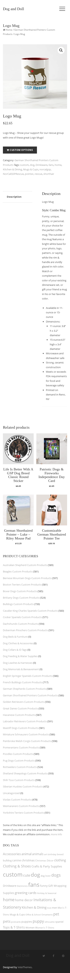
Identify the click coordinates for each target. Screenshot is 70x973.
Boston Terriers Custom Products (22, 584)
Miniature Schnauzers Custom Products (26, 734)
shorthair (48, 174)
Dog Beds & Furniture (15, 636)
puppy (38, 921)
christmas (28, 860)
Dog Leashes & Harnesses (17, 663)
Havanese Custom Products (19, 715)
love (49, 907)
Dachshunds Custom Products (20, 624)
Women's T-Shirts (44, 927)
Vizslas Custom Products (17, 799)
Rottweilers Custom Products (20, 767)
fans (51, 165)
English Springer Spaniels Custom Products (27, 676)
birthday (52, 854)
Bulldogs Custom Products (18, 604)
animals (38, 854)
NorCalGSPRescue (13, 174)
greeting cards (25, 892)
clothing (60, 860)
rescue (38, 174)
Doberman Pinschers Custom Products (25, 630)
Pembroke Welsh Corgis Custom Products (27, 741)
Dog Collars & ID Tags (15, 649)
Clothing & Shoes (17, 866)
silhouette (50, 921)
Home (9, 29)
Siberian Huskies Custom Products (23, 786)
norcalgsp (45, 169)
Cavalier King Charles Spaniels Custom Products (30, 610)
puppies (26, 921)
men (54, 907)
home (58, 165)
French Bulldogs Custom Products (22, 682)
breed (60, 854)
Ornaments (47, 914)
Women (30, 927)
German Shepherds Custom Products (24, 688)
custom (24, 165)
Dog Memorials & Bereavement (21, 669)
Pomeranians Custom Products (21, 747)
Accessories (12, 854)
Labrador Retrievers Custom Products (25, 721)
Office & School (33, 914)
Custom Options (21, 150)
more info (56, 834)
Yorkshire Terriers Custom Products (23, 812)
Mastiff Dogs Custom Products (20, 728)
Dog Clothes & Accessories (18, 643)
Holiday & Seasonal (46, 893)
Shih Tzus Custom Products (19, 780)
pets (6, 921)
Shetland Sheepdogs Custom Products (25, 773)
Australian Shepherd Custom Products (25, 565)
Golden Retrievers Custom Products (23, 702)
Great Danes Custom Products (20, 708)
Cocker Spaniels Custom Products (22, 617)
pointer (29, 174)
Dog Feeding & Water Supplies (20, 656)
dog (32, 165)
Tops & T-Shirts (14, 927)
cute (26, 875)
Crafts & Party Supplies (47, 866)
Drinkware (41, 165)
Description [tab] (14, 196)
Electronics (22, 885)
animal (26, 854)
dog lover (46, 875)
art (45, 854)
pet (56, 914)
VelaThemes (25, 967)
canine (16, 860)
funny (44, 886)
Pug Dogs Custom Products (19, 760)
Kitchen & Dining (12, 169)
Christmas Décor (44, 860)
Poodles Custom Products (18, 754)
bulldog (7, 860)
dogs (56, 875)
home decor (24, 900)
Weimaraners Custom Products (21, 806)
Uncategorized (11, 793)
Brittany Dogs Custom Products (21, 597)
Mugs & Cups (30, 169)
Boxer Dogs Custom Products (20, 591)
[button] (61, 50)
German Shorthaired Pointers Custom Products (30, 695)
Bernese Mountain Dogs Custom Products (27, 578)
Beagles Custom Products (17, 571)
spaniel (59, 921)
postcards (16, 921)
